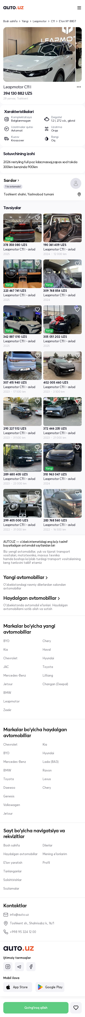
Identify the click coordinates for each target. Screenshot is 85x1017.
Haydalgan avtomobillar (20, 854)
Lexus (46, 779)
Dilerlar (47, 845)
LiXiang (47, 675)
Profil (46, 863)
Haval (46, 649)
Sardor (10, 180)
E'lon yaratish (12, 863)
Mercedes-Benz (14, 675)
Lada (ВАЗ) (50, 762)
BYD (6, 641)
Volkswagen (11, 805)
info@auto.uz (19, 915)
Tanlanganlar (12, 871)
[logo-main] (13, 7)
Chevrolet (10, 658)
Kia (5, 649)
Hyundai (48, 658)
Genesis (8, 796)
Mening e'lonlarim (54, 854)
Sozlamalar (11, 888)
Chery (46, 641)
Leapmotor (40, 21)
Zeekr (7, 710)
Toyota (47, 667)
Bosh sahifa (10, 21)
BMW (7, 693)
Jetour (8, 684)
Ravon (47, 770)
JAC (6, 667)
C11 (53, 21)
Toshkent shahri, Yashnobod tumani (29, 194)
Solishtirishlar (12, 880)
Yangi (25, 21)
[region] (42, 54)
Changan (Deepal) (55, 684)
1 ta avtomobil (13, 186)
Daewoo (9, 788)
